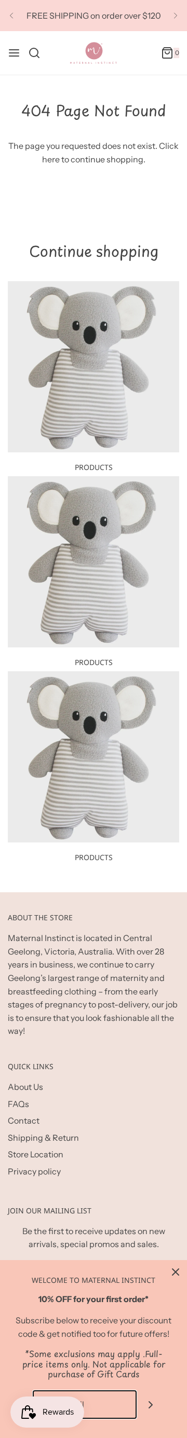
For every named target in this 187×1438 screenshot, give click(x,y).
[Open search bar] (38, 53)
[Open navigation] (14, 53)
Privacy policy (34, 1171)
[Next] (175, 15)
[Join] (151, 1404)
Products (94, 467)
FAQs (18, 1104)
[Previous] (11, 15)
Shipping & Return (43, 1137)
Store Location (35, 1154)
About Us (25, 1087)
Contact (23, 1120)
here (51, 159)
